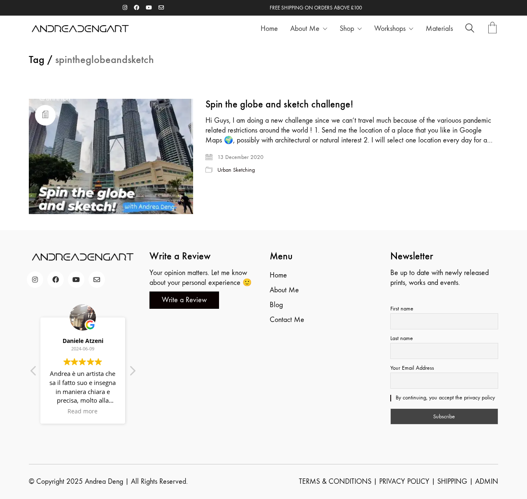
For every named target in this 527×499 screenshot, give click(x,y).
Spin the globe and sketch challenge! (279, 104)
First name (401, 308)
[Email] (97, 279)
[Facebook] (55, 279)
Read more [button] (83, 411)
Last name (401, 338)
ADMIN (486, 481)
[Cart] (492, 28)
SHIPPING (452, 481)
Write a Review (184, 300)
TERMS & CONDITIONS (335, 481)
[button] (132, 373)
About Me (284, 290)
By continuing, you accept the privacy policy (444, 397)
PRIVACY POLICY (404, 481)
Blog (276, 305)
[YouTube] (76, 279)
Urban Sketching (236, 169)
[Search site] (469, 29)
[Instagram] (35, 279)
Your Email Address (412, 367)
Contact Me (287, 319)
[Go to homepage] (80, 29)
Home (278, 275)
